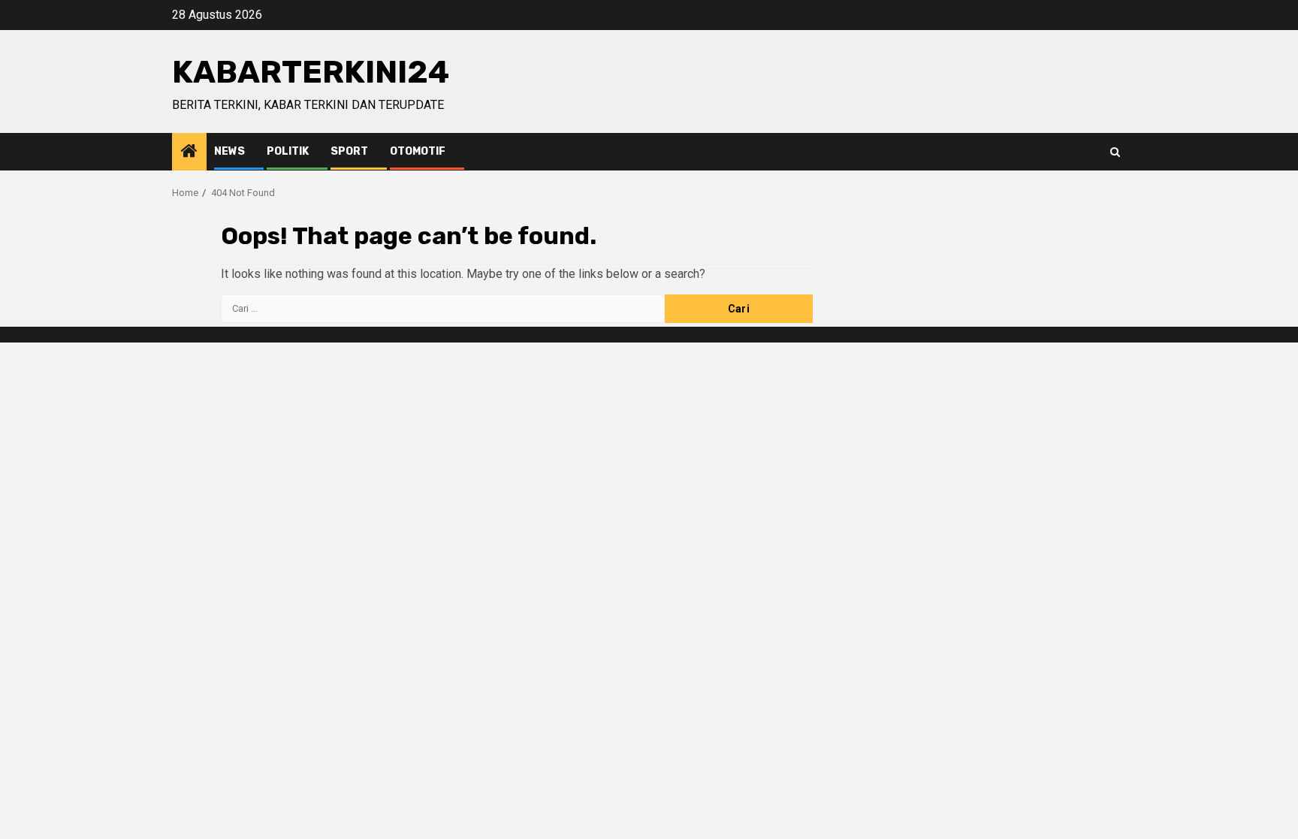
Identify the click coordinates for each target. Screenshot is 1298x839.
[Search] (1115, 152)
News (229, 151)
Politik (288, 151)
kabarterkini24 (310, 72)
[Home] (189, 152)
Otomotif (417, 151)
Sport (349, 151)
